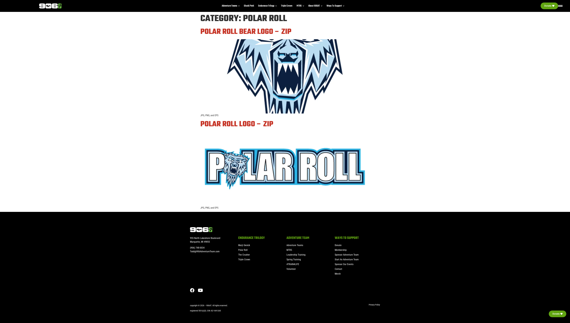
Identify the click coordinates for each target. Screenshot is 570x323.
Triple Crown (244, 259)
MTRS (289, 250)
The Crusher (244, 254)
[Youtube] (200, 290)
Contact (338, 269)
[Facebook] (192, 290)
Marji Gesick (244, 245)
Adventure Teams (294, 245)
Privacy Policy (374, 305)
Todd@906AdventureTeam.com (205, 251)
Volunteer (291, 269)
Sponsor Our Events (344, 264)
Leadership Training (295, 254)
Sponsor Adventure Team (347, 254)
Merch (338, 273)
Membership (341, 250)
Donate (338, 245)
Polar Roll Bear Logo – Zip (245, 32)
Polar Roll (243, 250)
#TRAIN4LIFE (292, 264)
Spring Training (293, 259)
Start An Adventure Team (347, 259)
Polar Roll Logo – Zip (236, 124)
